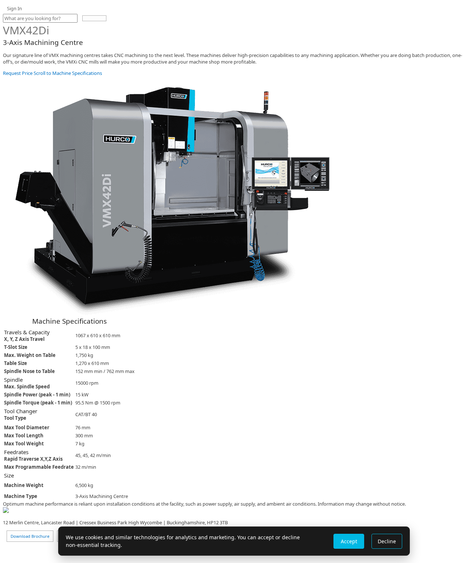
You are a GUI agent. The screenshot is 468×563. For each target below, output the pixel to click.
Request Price (18, 73)
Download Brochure (30, 536)
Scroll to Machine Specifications (67, 73)
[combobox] (40, 18)
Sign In (14, 8)
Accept (349, 541)
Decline (387, 541)
